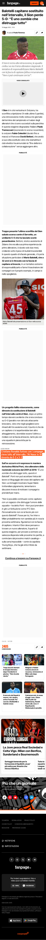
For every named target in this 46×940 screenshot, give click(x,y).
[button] (42, 33)
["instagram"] (10, 797)
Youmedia (5, 820)
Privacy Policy (29, 820)
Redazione (5, 828)
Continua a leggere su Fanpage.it (23, 558)
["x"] (21, 797)
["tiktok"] (4, 797)
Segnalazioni (16, 820)
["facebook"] (26, 797)
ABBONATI (34, 3)
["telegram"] (31, 797)
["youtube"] (15, 797)
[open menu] (2, 3)
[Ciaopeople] (23, 933)
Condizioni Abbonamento (24, 824)
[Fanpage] (23, 867)
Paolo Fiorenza (19, 33)
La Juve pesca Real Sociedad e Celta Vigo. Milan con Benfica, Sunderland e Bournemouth (23, 751)
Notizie (10, 641)
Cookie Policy (7, 824)
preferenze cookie (19, 828)
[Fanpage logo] (13, 3)
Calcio (4, 641)
